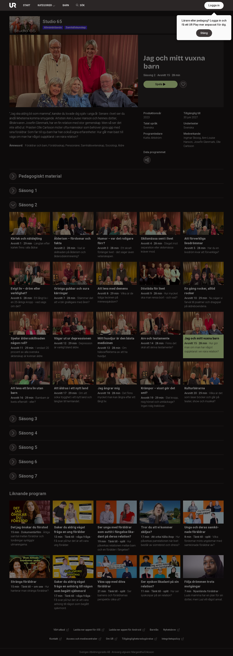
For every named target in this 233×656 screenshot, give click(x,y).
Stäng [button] (204, 33)
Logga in (214, 5)
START (26, 5)
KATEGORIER (45, 5)
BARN (66, 5)
